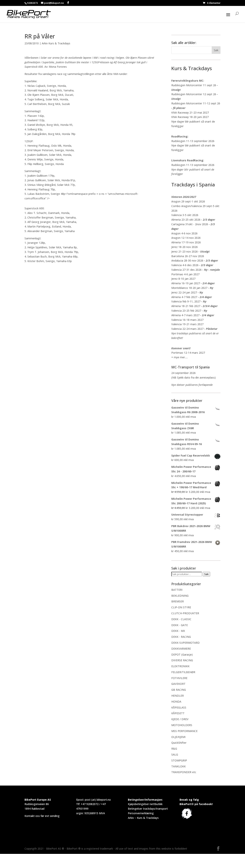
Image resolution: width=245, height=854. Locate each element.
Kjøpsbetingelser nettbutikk (145, 804)
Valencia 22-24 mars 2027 (187, 329)
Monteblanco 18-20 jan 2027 (189, 288)
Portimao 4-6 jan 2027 (185, 274)
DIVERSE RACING (182, 660)
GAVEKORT (178, 684)
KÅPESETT (178, 713)
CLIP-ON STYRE (181, 607)
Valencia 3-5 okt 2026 (184, 215)
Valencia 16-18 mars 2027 (187, 320)
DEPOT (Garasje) (182, 654)
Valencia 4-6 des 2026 (184, 265)
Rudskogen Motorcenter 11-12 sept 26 (195, 103)
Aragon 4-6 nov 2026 (184, 233)
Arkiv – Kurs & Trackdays (143, 818)
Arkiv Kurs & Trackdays (56, 43)
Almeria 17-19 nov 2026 (186, 242)
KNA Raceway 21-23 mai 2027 (190, 112)
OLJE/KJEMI (178, 737)
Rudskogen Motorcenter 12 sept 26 (193, 94)
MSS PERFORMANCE (184, 731)
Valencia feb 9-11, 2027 (185, 301)
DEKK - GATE (179, 625)
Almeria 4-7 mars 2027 (185, 315)
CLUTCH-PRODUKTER (185, 613)
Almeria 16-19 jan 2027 (185, 283)
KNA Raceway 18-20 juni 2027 (190, 117)
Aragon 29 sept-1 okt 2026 (188, 201)
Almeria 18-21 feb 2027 (185, 306)
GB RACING (178, 689)
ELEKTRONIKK (180, 666)
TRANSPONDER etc (183, 772)
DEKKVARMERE (181, 648)
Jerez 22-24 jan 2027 (184, 292)
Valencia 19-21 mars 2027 (187, 324)
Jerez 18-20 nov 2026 (184, 247)
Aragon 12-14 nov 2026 (186, 238)
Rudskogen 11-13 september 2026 (192, 141)
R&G (174, 748)
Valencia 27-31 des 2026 (186, 269)
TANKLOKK (178, 766)
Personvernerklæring (141, 813)
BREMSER (177, 601)
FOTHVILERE (179, 678)
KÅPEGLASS (178, 707)
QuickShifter (178, 742)
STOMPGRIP (179, 760)
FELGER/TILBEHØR (183, 672)
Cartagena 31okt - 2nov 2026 (189, 224)
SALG (174, 754)
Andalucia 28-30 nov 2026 (187, 260)
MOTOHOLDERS (181, 725)
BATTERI (176, 590)
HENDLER (177, 695)
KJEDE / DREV (180, 719)
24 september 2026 (183, 373)
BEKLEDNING (180, 595)
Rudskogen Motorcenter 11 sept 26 (193, 85)
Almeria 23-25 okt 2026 (185, 219)
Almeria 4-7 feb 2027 (184, 297)
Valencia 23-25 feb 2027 (186, 310)
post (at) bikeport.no (98, 799)
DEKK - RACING (181, 637)
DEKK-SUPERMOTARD (185, 642)
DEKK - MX (178, 631)
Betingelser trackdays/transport (148, 808)
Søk (206, 574)
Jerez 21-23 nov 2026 (184, 251)
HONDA (176, 701)
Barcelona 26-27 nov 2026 (187, 256)
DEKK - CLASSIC (181, 619)
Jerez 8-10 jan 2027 (183, 278)
